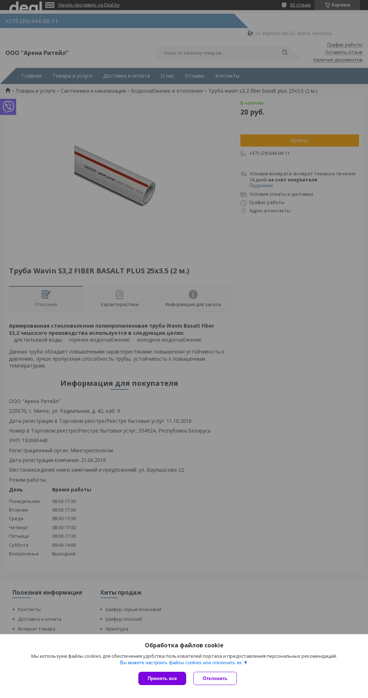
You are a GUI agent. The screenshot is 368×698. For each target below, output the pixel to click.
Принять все (162, 678)
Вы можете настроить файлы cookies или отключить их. (181, 662)
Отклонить (215, 678)
